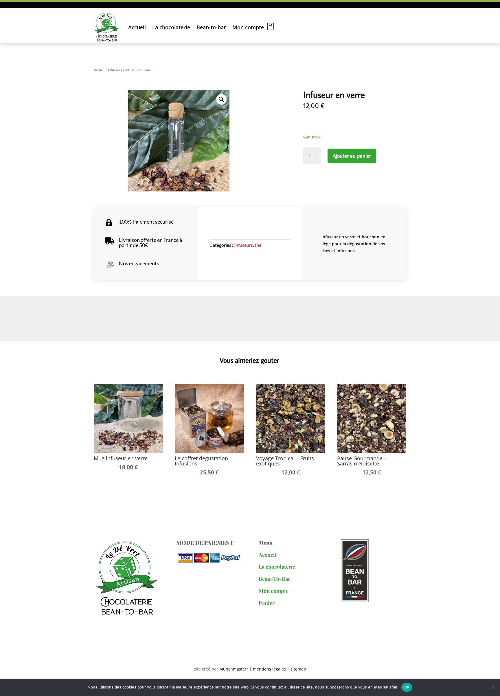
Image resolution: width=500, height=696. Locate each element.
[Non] (493, 687)
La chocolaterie (171, 27)
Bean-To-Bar (274, 578)
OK (407, 687)
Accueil (137, 27)
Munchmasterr (233, 669)
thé (258, 245)
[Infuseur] (178, 140)
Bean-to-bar (211, 27)
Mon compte (248, 27)
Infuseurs (115, 69)
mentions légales (269, 669)
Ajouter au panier (352, 155)
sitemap (298, 669)
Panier (267, 603)
